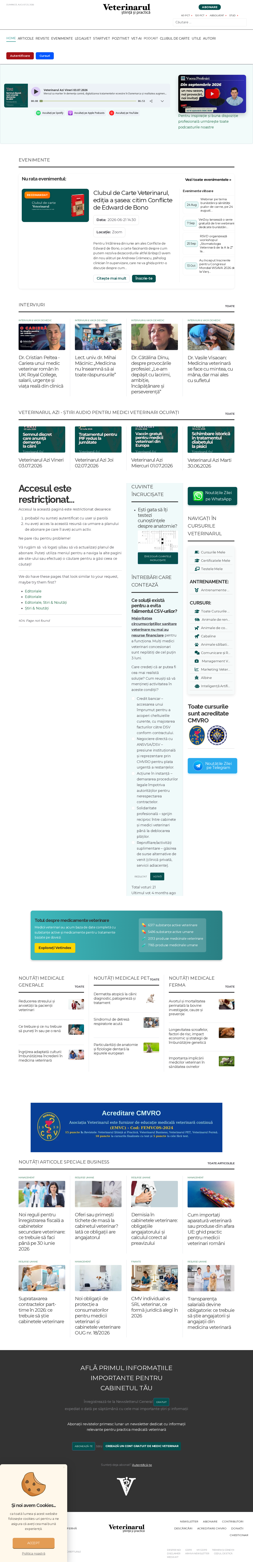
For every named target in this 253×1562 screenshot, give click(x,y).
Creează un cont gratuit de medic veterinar (142, 1446)
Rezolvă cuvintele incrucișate (159, 558)
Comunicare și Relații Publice (216, 653)
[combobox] (210, 22)
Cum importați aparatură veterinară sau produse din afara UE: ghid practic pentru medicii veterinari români (211, 1229)
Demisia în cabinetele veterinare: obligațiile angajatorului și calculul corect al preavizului (154, 1229)
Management (27, 1177)
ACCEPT (33, 1543)
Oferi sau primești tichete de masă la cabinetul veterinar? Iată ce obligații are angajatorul (96, 1226)
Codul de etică (223, 1553)
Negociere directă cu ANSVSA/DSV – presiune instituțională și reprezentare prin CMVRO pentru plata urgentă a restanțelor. (156, 753)
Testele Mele (211, 569)
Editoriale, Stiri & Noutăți (46, 602)
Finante (136, 1261)
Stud (232, 15)
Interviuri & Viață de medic (35, 320)
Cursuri (45, 56)
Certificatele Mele (215, 560)
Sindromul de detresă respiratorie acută (111, 1021)
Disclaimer (173, 1553)
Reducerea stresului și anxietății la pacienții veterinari (37, 1005)
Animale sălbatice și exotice (216, 644)
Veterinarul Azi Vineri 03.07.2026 (41, 463)
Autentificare (20, 56)
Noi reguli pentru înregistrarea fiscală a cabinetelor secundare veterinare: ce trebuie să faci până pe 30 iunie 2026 (42, 1232)
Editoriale (33, 591)
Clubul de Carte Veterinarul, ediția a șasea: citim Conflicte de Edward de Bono (132, 200)
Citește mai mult (111, 278)
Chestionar (239, 1535)
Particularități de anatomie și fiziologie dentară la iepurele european (116, 1049)
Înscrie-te (143, 278)
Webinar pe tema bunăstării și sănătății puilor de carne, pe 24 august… (216, 204)
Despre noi (173, 1550)
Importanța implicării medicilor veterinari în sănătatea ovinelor (187, 1062)
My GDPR (202, 1550)
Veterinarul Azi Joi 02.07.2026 (94, 463)
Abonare (209, 7)
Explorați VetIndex (55, 948)
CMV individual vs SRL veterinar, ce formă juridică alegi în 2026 (154, 1307)
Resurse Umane (84, 1177)
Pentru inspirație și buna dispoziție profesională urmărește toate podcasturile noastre (208, 121)
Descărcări (183, 1528)
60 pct (185, 15)
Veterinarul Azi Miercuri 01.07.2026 (152, 463)
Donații (237, 1528)
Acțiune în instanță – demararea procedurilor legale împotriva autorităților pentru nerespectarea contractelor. (157, 787)
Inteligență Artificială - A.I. (216, 686)
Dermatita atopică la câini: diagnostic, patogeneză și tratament (115, 998)
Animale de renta (215, 619)
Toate (229, 306)
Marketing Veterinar (216, 669)
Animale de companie (216, 628)
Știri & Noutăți (37, 608)
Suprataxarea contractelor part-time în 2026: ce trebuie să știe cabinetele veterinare (41, 1310)
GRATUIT (161, 1402)
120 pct (199, 15)
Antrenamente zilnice (216, 590)
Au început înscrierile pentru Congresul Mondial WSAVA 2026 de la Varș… (217, 265)
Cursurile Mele (212, 552)
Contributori (233, 1521)
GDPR (188, 1550)
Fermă (72, 1528)
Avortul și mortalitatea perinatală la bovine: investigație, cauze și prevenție (187, 1007)
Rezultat (140, 876)
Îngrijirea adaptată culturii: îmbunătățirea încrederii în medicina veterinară (41, 1056)
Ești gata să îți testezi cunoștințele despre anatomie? (157, 518)
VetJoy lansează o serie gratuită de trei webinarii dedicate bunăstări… (216, 223)
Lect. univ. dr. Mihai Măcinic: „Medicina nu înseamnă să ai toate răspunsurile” (95, 366)
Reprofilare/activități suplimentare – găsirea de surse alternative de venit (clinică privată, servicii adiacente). (156, 854)
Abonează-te (84, 1446)
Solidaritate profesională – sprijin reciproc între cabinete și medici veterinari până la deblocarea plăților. (156, 822)
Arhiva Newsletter (197, 1553)
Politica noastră (33, 1553)
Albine (206, 678)
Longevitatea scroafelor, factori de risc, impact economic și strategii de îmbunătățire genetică (188, 1036)
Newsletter (189, 1521)
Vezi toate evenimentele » (208, 179)
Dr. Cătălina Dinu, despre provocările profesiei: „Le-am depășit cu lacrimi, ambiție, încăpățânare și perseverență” (151, 375)
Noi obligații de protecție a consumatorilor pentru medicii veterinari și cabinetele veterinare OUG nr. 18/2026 (97, 1316)
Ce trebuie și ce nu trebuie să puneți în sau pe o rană (40, 1028)
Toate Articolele (221, 1163)
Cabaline (208, 636)
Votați (157, 876)
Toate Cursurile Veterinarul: (216, 611)
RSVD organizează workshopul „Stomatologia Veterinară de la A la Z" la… (216, 243)
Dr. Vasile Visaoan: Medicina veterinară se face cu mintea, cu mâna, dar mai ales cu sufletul (210, 369)
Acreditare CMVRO (212, 1528)
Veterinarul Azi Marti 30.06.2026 (209, 463)
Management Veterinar (216, 661)
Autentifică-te (142, 1464)
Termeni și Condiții (223, 1550)
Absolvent (217, 15)
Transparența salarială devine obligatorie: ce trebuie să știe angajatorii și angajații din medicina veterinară (211, 1313)
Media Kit (172, 1557)
